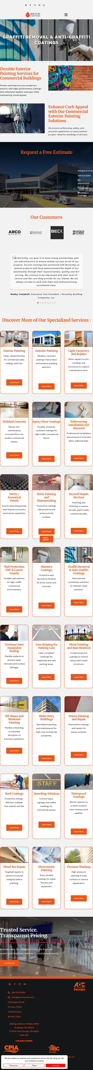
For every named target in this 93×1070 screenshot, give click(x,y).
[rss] (26, 5)
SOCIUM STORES (24, 1020)
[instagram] (35, 5)
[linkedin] (39, 5)
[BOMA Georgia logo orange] (16, 1035)
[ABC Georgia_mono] (54, 1025)
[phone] (44, 5)
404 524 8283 (84, 175)
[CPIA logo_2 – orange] (11, 1025)
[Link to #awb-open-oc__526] (66, 14)
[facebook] (30, 5)
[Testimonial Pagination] (38, 282)
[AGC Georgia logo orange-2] (79, 962)
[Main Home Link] (38, 15)
